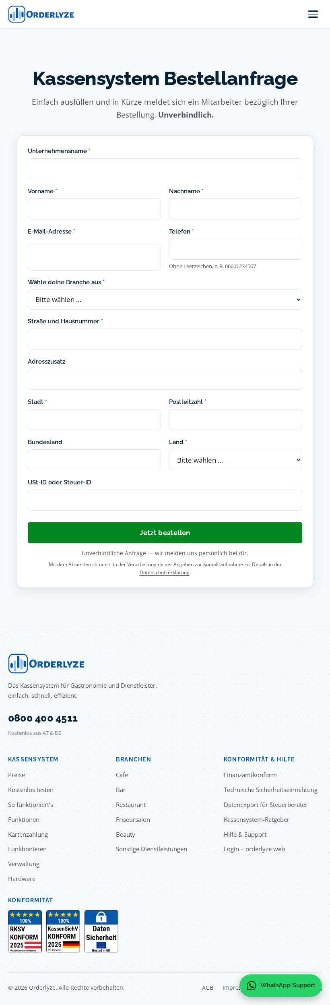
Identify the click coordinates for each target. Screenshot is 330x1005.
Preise (16, 775)
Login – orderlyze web (254, 849)
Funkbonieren (27, 849)
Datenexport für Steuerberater (265, 804)
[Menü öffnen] (313, 14)
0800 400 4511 (43, 718)
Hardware (21, 879)
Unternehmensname (59, 150)
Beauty (125, 834)
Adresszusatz (46, 361)
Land (178, 441)
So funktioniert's (30, 804)
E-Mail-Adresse (51, 231)
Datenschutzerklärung (165, 572)
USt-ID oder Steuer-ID (59, 482)
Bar (121, 790)
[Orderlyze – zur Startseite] (41, 14)
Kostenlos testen (31, 790)
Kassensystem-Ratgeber (256, 819)
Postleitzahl (187, 401)
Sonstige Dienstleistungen (151, 849)
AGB (207, 987)
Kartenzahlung (28, 834)
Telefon (181, 231)
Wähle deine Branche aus (66, 282)
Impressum (238, 987)
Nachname (186, 191)
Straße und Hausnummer (65, 321)
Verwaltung (23, 864)
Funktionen (23, 819)
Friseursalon (133, 819)
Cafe (122, 775)
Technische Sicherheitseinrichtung (271, 790)
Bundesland (45, 441)
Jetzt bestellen (165, 533)
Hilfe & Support (245, 834)
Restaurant (131, 804)
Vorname (42, 191)
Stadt (37, 401)
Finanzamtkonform (250, 775)
